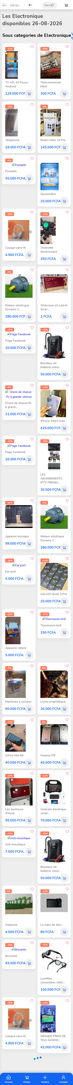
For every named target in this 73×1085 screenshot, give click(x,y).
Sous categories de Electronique (36, 35)
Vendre (45, 1081)
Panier (26, 1081)
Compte (63, 1081)
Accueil (9, 1081)
